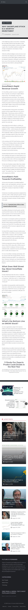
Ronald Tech (8, 34)
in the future (21, 603)
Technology (4, 585)
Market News (5, 582)
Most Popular (7, 22)
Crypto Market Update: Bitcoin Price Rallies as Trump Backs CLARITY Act (13, 457)
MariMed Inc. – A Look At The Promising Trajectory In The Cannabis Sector (18, 390)
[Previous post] (2, 390)
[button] (26, 2)
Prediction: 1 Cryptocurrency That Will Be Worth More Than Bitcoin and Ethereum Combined (18, 514)
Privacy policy (15, 606)
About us (5, 606)
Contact (9, 606)
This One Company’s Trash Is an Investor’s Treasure (18, 533)
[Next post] (26, 404)
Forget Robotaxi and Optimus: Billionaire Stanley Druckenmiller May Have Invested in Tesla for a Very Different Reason (13, 500)
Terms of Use (23, 606)
